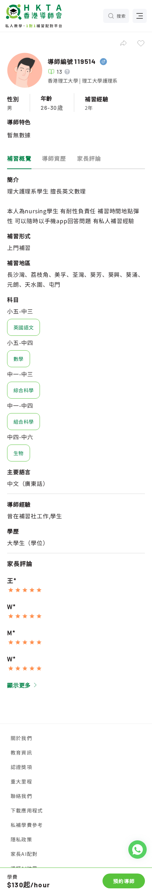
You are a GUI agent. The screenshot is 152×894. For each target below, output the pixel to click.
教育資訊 (21, 752)
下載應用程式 (27, 810)
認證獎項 (21, 766)
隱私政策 (21, 839)
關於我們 (21, 737)
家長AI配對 (24, 853)
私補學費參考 (27, 824)
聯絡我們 (21, 795)
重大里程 (21, 781)
